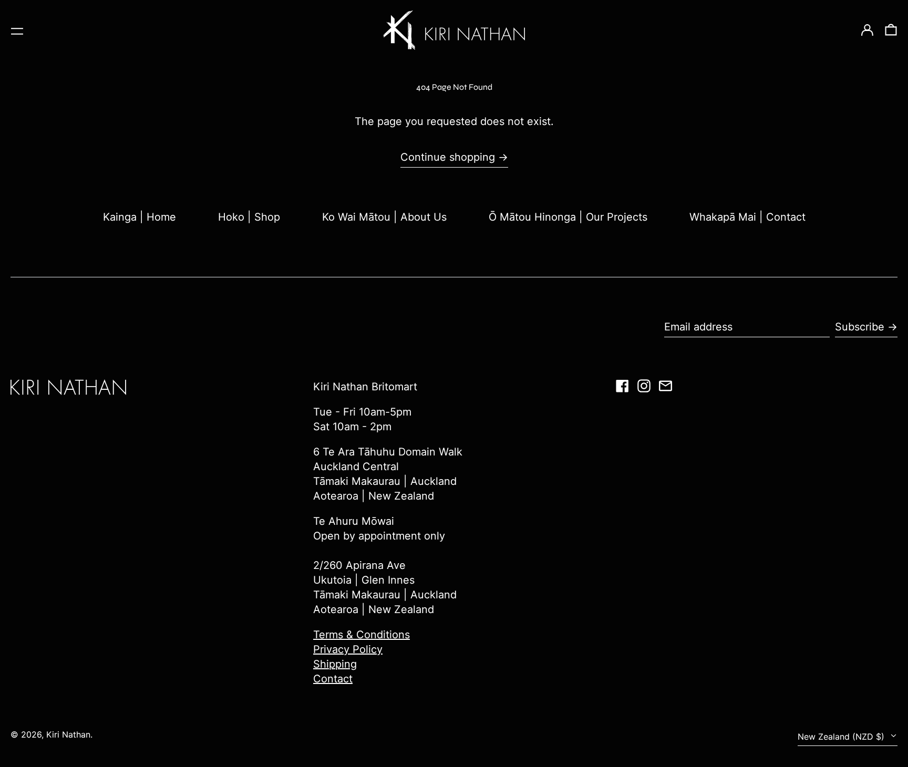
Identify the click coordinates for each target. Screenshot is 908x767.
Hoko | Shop (249, 217)
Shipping (335, 664)
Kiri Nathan (68, 734)
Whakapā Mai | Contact (747, 217)
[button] (890, 30)
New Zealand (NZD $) (842, 736)
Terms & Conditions (361, 634)
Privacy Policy (348, 649)
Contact (333, 678)
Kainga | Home (139, 217)
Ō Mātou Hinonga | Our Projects (568, 217)
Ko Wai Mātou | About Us (384, 217)
